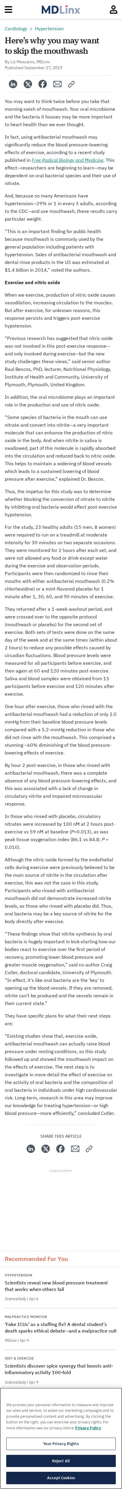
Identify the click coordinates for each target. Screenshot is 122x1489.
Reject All (61, 1460)
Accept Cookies (61, 1477)
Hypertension (49, 28)
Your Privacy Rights (60, 1443)
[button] (71, 84)
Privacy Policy (88, 1428)
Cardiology (16, 28)
